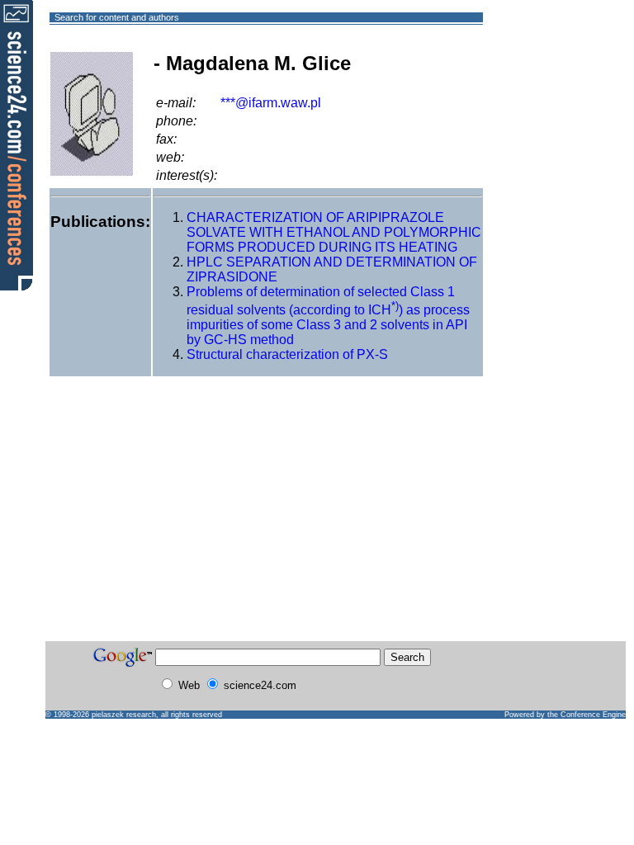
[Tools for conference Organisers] (16, 144)
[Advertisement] (542, 77)
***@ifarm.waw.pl (270, 103)
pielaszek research (124, 714)
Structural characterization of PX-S (287, 354)
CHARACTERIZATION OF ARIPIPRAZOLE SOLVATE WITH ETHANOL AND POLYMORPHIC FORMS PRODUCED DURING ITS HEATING (334, 232)
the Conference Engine (586, 714)
